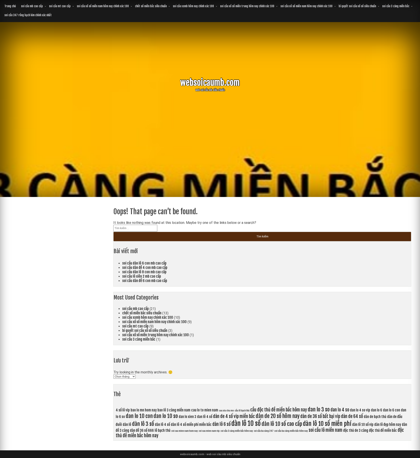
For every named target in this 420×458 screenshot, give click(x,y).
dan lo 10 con (139, 416)
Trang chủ (10, 6)
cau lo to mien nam (204, 410)
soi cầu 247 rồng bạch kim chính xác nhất (28, 15)
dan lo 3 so (319, 409)
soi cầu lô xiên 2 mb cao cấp (141, 276)
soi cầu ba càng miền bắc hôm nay (291, 430)
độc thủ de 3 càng (355, 430)
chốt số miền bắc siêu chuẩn (151, 6)
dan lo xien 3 (187, 416)
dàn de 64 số (352, 416)
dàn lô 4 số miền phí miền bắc (191, 424)
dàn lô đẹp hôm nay (387, 424)
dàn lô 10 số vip (362, 424)
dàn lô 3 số (143, 424)
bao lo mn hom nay (144, 410)
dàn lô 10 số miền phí (327, 423)
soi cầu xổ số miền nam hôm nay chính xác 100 (103, 6)
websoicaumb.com (210, 82)
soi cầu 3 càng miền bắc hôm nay (236, 430)
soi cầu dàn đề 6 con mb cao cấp (144, 281)
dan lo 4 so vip (360, 410)
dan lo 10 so (166, 416)
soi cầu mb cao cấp (32, 6)
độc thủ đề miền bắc (383, 430)
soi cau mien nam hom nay (184, 430)
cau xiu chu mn (226, 410)
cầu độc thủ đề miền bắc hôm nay (278, 410)
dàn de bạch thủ (375, 416)
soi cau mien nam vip (209, 430)
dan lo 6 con (391, 410)
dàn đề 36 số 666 (142, 430)
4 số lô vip (123, 410)
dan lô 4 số (204, 416)
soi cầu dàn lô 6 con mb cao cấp (144, 263)
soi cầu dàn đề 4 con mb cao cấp (144, 267)
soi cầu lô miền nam (325, 430)
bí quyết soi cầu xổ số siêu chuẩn (357, 6)
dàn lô (127, 424)
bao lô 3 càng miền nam (174, 410)
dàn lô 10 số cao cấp (282, 424)
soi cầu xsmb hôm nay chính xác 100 (193, 6)
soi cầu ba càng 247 (263, 430)
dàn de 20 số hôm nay (277, 416)
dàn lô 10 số (246, 423)
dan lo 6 (376, 410)
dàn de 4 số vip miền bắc (234, 416)
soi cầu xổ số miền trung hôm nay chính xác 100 (247, 6)
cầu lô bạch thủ (242, 410)
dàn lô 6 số (221, 424)
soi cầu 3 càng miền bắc (395, 6)
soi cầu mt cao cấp (60, 6)
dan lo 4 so (340, 410)
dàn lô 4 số (162, 424)
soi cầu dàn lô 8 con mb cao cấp (144, 272)
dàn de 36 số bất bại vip (320, 416)
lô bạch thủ (162, 430)
